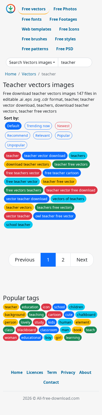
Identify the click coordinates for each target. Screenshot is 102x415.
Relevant (42, 135)
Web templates (36, 29)
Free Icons (69, 29)
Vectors (29, 74)
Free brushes (34, 39)
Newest (63, 125)
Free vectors (34, 9)
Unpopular (16, 145)
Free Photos (65, 9)
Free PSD (64, 49)
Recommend (17, 135)
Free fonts (32, 19)
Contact (51, 382)
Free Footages (63, 19)
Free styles (65, 39)
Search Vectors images (30, 62)
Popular (63, 135)
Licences (34, 372)
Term (52, 372)
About (85, 372)
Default (13, 125)
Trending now (38, 125)
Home (10, 74)
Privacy (68, 372)
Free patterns (35, 49)
